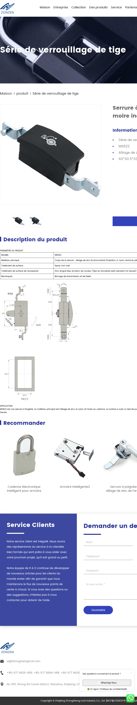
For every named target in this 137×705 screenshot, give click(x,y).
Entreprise (60, 7)
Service (116, 7)
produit (22, 93)
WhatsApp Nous (109, 682)
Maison (45, 7)
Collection (78, 7)
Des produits (98, 7)
